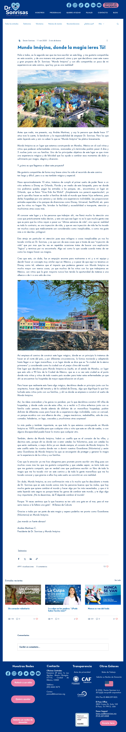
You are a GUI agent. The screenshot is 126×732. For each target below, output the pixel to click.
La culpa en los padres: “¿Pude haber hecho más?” (63, 610)
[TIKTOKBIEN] (81, 5)
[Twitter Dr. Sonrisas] (87, 5)
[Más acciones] (107, 40)
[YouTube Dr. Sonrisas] (99, 5)
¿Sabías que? (89, 24)
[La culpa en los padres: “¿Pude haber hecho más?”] (63, 595)
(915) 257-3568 (102, 716)
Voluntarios (39, 24)
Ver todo (118, 580)
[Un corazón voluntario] (23, 595)
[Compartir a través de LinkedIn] (31, 559)
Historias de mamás (55, 24)
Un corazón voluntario (19, 609)
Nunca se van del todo (98, 609)
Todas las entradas (11, 24)
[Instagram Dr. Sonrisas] (75, 5)
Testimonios (27, 24)
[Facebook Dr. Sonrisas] (68, 5)
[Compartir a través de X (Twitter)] (25, 559)
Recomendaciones (73, 24)
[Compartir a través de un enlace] (37, 559)
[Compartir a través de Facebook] (18, 559)
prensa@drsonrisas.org (56, 694)
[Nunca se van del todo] (103, 595)
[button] (118, 24)
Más (100, 24)
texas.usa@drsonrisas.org (106, 713)
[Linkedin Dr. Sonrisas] (93, 5)
